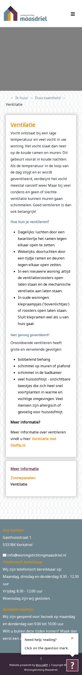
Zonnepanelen (23, 478)
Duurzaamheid (47, 97)
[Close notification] (72, 638)
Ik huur (21, 97)
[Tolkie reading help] (72, 665)
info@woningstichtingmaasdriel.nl (36, 555)
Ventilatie (18, 484)
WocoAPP (42, 665)
